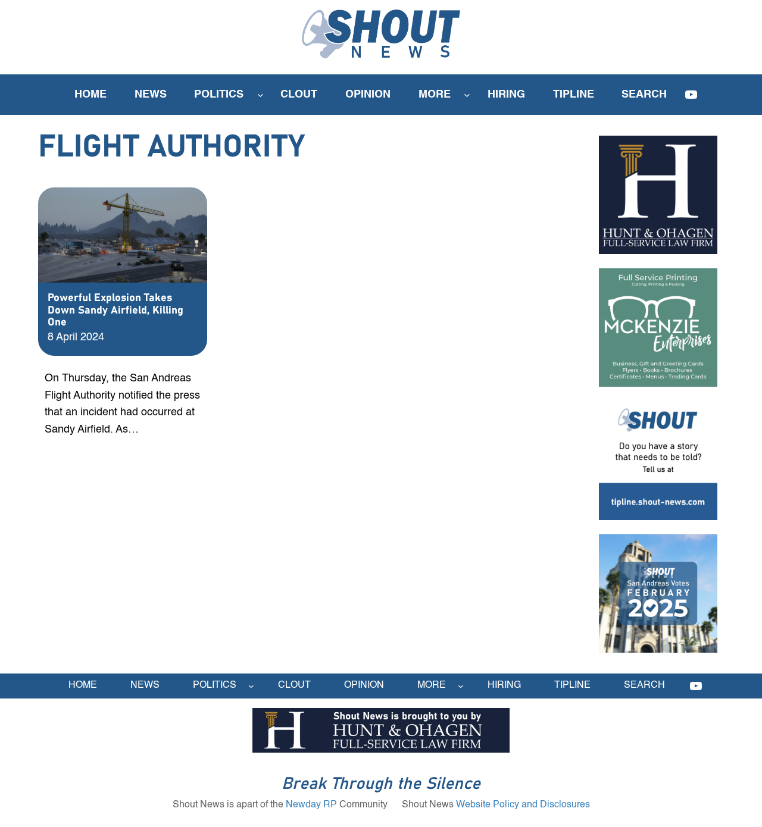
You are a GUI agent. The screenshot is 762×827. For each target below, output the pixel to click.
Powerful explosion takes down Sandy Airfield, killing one (115, 310)
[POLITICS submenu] (260, 95)
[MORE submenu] (467, 95)
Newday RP (311, 805)
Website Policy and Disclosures (523, 805)
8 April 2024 (76, 337)
